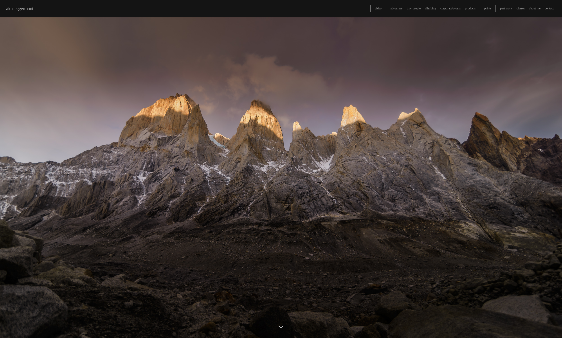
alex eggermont (19, 8)
